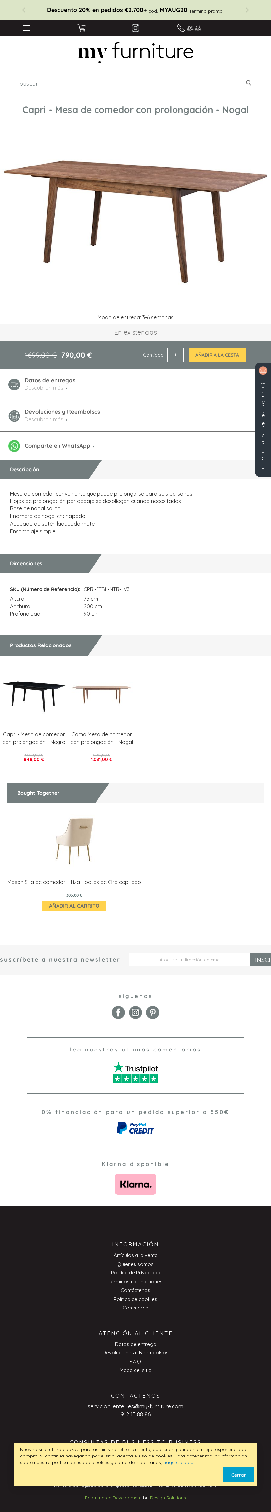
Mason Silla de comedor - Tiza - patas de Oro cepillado (74, 882)
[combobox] (135, 83)
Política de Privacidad (135, 1273)
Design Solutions (168, 1498)
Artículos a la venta (136, 1255)
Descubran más (44, 419)
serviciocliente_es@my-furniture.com (135, 1406)
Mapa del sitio (136, 1370)
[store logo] (135, 53)
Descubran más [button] (44, 388)
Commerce (135, 1308)
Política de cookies (135, 1299)
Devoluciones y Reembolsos (135, 1352)
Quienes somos (135, 1264)
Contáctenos (135, 1290)
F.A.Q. (135, 1361)
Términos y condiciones (135, 1281)
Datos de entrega (135, 1344)
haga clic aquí (178, 1462)
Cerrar (238, 1475)
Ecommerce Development (113, 1498)
